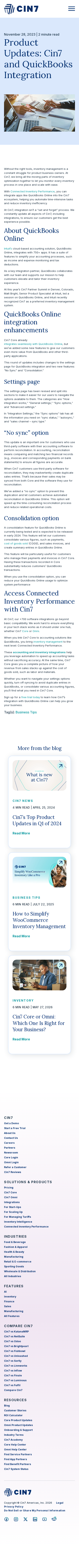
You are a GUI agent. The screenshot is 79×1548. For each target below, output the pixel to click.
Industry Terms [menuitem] (13, 1434)
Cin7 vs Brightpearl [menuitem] (16, 1346)
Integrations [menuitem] (12, 1202)
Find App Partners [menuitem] (15, 1459)
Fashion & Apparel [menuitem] (16, 1246)
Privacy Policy (13, 1506)
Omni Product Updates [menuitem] (18, 1425)
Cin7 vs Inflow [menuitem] (13, 1370)
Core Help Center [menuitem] (15, 1444)
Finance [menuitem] (9, 1301)
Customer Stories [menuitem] (15, 1410)
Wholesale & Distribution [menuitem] (20, 1271)
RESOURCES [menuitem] (15, 1400)
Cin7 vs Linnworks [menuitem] (15, 1365)
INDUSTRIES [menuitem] (15, 1236)
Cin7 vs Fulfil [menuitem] (12, 1385)
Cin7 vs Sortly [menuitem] (12, 1360)
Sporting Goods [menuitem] (14, 1266)
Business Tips (26, 712)
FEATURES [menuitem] (14, 1286)
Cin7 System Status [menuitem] (16, 1469)
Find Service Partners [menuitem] (18, 1454)
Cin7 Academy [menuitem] (13, 1439)
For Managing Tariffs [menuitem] (17, 1216)
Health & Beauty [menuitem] (14, 1251)
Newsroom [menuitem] (11, 1152)
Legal (60, 1502)
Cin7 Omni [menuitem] (10, 1197)
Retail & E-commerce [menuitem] (17, 1261)
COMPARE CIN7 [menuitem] (18, 1326)
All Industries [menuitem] (12, 1276)
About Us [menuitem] (9, 1133)
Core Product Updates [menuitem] (18, 1420)
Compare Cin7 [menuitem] (13, 1390)
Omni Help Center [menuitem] (15, 1449)
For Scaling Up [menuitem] (13, 1211)
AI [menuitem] (5, 1291)
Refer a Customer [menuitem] (15, 1167)
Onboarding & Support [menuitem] (18, 1429)
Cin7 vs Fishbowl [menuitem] (14, 1351)
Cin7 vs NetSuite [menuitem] (14, 1336)
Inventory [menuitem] (10, 1296)
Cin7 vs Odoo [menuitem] (12, 1341)
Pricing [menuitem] (8, 1187)
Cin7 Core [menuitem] (10, 1192)
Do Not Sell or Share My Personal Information (34, 1510)
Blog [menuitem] (7, 1405)
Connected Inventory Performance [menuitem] (26, 1226)
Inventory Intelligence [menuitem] (18, 1221)
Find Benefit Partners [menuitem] (17, 1464)
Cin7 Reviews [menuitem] (12, 1172)
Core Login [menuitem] (11, 1157)
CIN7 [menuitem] (8, 1118)
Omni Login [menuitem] (11, 1162)
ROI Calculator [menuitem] (13, 1415)
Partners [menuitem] (9, 1147)
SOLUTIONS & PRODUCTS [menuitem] (28, 1182)
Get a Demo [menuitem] (11, 1123)
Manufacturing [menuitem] (13, 1256)
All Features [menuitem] (11, 1316)
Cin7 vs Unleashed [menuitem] (16, 1355)
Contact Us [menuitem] (11, 1137)
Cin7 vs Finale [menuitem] (13, 1375)
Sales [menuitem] (7, 1306)
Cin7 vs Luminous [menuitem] (15, 1380)
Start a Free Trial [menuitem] (15, 1128)
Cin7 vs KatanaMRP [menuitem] (16, 1331)
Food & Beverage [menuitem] (15, 1242)
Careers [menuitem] (9, 1142)
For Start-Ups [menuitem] (12, 1207)
